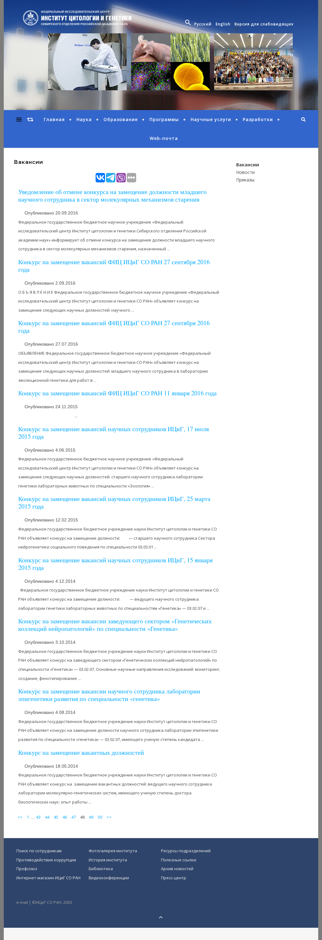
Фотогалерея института (113, 851)
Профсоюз (26, 868)
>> (109, 817)
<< (19, 817)
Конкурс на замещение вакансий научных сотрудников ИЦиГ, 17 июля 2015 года (113, 433)
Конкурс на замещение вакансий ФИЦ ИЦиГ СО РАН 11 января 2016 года (117, 393)
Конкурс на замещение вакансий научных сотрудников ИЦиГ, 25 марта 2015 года (114, 502)
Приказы (245, 180)
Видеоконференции (109, 878)
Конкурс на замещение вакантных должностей (81, 752)
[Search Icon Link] (189, 24)
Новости (245, 172)
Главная (54, 119)
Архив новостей (177, 868)
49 (91, 817)
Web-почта (164, 138)
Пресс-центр (173, 878)
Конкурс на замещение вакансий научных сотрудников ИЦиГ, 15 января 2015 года (115, 564)
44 (47, 817)
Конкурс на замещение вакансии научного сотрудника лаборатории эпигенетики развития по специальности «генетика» (109, 695)
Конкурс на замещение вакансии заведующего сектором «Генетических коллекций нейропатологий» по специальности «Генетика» (115, 625)
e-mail (22, 902)
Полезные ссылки (178, 860)
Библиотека (101, 868)
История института (108, 860)
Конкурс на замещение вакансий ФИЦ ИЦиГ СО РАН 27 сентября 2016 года (114, 266)
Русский (203, 24)
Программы (164, 119)
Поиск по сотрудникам (39, 851)
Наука (84, 119)
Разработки (258, 119)
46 (65, 817)
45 (56, 817)
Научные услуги (211, 119)
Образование (120, 119)
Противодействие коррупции (46, 860)
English (223, 24)
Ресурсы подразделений (186, 851)
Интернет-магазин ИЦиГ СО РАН (48, 878)
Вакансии (247, 165)
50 (100, 817)
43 (38, 817)
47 (73, 817)
